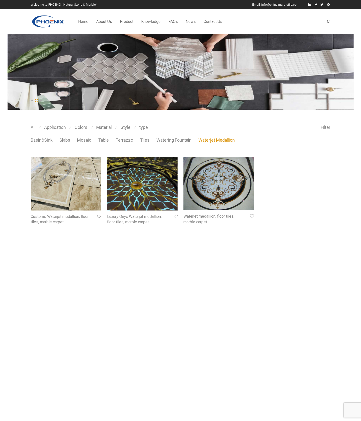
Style (125, 127)
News (191, 21)
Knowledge (151, 21)
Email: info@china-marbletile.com (275, 4)
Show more (37, 229)
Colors (81, 127)
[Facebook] (316, 4)
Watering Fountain (174, 140)
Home (83, 21)
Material (104, 127)
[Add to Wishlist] (99, 216)
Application (55, 127)
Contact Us (213, 21)
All (33, 127)
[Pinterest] (328, 4)
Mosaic (84, 140)
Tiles (145, 140)
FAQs (173, 21)
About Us (104, 21)
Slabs (64, 140)
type (143, 127)
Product (126, 21)
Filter (325, 127)
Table (103, 140)
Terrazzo (124, 140)
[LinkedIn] (309, 4)
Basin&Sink (42, 140)
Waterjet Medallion (216, 140)
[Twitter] (321, 4)
